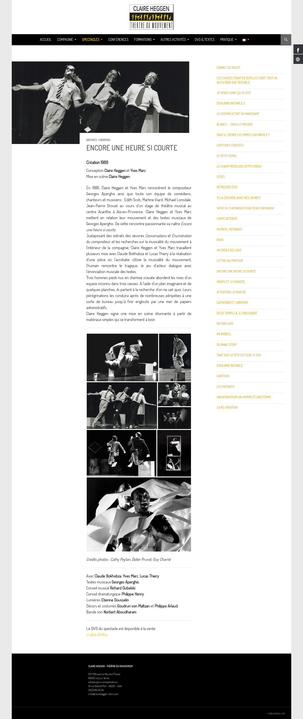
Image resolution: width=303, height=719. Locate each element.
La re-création (227, 407)
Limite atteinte (227, 219)
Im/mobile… (224, 334)
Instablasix (225, 323)
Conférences (118, 39)
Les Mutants (225, 386)
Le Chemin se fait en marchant (238, 114)
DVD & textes (204, 39)
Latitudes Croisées (230, 145)
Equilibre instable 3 (231, 103)
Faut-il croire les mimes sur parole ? (243, 135)
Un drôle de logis (229, 250)
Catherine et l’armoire (232, 302)
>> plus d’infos (96, 634)
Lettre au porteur (230, 260)
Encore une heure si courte (236, 271)
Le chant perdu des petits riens (239, 166)
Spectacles (90, 39)
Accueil (45, 39)
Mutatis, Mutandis (229, 229)
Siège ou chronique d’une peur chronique (245, 208)
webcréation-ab (276, 713)
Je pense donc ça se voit (234, 93)
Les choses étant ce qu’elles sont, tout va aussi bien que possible (247, 80)
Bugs (220, 240)
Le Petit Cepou (226, 156)
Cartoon (223, 376)
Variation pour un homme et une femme (244, 397)
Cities (221, 177)
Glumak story (227, 345)
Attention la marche (231, 292)
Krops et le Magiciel (231, 282)
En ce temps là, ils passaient (237, 313)
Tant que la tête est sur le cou (239, 355)
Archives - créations (98, 140)
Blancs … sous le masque (235, 124)
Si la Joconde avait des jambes (239, 198)
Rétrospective (227, 187)
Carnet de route (228, 67)
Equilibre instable (230, 365)
